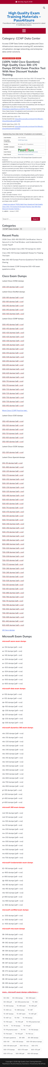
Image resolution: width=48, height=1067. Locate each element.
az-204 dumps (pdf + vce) (12, 659)
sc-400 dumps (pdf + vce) (12, 924)
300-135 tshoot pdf (10, 1046)
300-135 (6, 1042)
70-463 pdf (33, 1006)
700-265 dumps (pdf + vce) (13, 572)
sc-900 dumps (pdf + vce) (12, 905)
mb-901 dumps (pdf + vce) (12, 885)
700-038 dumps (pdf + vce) (13, 552)
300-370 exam (23, 1050)
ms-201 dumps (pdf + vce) (12, 833)
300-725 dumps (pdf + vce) (13, 393)
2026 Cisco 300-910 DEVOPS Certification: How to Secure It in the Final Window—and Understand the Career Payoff (22, 242)
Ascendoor (25, 1064)
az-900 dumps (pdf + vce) (12, 872)
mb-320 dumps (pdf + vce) (12, 762)
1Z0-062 (6, 998)
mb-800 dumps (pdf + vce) (12, 786)
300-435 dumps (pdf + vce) (13, 345)
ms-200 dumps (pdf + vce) (12, 829)
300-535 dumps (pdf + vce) (13, 357)
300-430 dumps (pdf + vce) (13, 341)
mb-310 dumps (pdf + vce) (12, 758)
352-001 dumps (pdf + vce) (13, 452)
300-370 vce (8, 1054)
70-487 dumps (8, 1014)
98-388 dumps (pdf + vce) (12, 987)
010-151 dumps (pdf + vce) (12, 463)
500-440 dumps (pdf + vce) (13, 524)
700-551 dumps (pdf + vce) (12, 585)
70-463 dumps (8, 1006)
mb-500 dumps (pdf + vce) (12, 774)
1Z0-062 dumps (17, 998)
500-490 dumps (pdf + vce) (13, 495)
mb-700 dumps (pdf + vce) (12, 782)
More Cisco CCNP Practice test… (15, 410)
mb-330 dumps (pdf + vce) (12, 766)
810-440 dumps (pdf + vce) (13, 621)
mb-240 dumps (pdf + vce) (12, 750)
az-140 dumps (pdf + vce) (12, 655)
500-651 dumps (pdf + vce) (13, 503)
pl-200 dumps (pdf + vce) (12, 794)
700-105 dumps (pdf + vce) (13, 560)
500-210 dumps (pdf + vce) (13, 532)
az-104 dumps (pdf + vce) (12, 647)
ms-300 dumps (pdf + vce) (12, 841)
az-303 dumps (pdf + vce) (12, 667)
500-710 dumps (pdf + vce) (12, 508)
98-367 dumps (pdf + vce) (12, 963)
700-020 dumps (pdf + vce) (13, 548)
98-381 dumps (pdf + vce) (12, 979)
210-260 (22, 1038)
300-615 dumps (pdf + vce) (13, 365)
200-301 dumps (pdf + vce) (13, 287)
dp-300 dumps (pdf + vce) (12, 723)
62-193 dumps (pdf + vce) (12, 868)
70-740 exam (7, 1022)
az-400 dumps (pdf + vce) (12, 675)
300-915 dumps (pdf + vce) (13, 310)
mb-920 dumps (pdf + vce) (12, 893)
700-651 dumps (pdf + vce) (12, 589)
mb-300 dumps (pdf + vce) (12, 754)
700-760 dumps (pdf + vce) (13, 597)
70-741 (5, 1026)
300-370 (34, 1046)
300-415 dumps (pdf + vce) (13, 328)
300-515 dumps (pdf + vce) (13, 353)
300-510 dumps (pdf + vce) (13, 349)
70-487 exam (21, 1014)
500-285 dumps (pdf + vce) (13, 540)
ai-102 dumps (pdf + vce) (12, 698)
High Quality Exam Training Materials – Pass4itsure (24, 16)
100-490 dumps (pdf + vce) (13, 467)
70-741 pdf (26, 1026)
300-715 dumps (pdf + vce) (12, 385)
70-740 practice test (33, 1022)
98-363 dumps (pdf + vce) (12, 947)
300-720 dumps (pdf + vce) (13, 389)
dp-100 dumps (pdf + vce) (12, 706)
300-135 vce (24, 1046)
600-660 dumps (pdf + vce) (13, 544)
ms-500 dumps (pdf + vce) (12, 849)
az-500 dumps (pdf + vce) (12, 679)
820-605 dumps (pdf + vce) (13, 625)
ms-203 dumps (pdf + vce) (12, 837)
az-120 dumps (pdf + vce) (12, 651)
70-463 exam (21, 1006)
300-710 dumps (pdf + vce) (12, 381)
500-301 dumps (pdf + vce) (13, 483)
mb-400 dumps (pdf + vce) (12, 770)
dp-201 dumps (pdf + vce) (12, 714)
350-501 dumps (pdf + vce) (13, 425)
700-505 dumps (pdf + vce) (13, 580)
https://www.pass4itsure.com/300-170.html (16, 109)
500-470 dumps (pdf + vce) (13, 512)
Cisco (18, 58)
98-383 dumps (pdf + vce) (12, 983)
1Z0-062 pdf (7, 1002)
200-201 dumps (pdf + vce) (13, 471)
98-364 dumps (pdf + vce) (12, 951)
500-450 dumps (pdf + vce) (13, 528)
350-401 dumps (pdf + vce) (13, 421)
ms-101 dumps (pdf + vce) (12, 825)
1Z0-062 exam (30, 998)
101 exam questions (9, 1038)
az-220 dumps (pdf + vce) (12, 663)
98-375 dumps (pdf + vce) (12, 975)
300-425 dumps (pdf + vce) (13, 337)
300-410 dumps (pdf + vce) (13, 324)
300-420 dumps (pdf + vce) (13, 333)
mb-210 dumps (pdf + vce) (12, 737)
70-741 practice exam (10, 1030)
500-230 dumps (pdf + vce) (13, 487)
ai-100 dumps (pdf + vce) (12, 694)
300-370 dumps (9, 1050)
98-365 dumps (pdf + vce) (12, 955)
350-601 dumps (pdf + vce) (13, 429)
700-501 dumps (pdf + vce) (13, 576)
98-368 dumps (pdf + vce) (12, 967)
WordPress (41, 1064)
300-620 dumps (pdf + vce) (13, 369)
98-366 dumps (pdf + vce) (12, 959)
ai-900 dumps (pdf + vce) (12, 876)
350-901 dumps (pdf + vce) (13, 301)
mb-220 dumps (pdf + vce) (12, 741)
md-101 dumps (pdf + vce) (12, 817)
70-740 (16, 1018)
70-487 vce (7, 1018)
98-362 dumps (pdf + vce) (12, 942)
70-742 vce (29, 1034)
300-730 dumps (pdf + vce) (13, 397)
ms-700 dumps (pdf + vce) (12, 858)
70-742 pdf (19, 1034)
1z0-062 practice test (22, 1002)
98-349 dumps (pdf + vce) (12, 934)
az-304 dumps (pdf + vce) (12, 671)
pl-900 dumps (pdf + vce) (12, 897)
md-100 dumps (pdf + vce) (12, 813)
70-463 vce (7, 1010)
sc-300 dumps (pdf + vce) (12, 920)
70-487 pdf (32, 1014)
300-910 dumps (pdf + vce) (13, 305)
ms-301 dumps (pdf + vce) (12, 845)
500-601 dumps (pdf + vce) (13, 499)
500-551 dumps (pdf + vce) (13, 516)
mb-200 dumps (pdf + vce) (12, 733)
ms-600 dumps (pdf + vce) (12, 853)
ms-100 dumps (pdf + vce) (12, 821)
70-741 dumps (15, 1026)
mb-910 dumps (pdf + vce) (12, 889)
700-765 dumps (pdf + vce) (13, 605)
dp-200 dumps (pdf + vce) (12, 710)
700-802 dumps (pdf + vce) (13, 609)
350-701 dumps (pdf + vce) (12, 433)
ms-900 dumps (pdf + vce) (12, 901)
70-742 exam (7, 1034)
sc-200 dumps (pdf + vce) (12, 915)
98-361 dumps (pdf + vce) (12, 938)
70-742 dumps (33, 1030)
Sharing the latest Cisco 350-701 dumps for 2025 (21, 249)
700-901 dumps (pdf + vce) (13, 613)
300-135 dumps (18, 1042)
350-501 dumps (32, 1054)
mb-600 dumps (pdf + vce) (12, 778)
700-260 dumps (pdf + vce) (13, 568)
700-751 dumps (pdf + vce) (12, 601)
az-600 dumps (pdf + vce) (12, 683)
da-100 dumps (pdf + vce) (12, 702)
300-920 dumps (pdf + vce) (13, 314)
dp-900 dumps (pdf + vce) (12, 880)
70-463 (35, 1002)
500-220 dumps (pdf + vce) (13, 536)
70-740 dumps (27, 1018)
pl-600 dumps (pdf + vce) (12, 802)
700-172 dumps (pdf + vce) (12, 564)
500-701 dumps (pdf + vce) (12, 520)
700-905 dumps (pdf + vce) (13, 617)
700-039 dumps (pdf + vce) (13, 556)
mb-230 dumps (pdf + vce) (12, 746)
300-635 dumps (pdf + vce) (13, 377)
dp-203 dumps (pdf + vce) (12, 718)
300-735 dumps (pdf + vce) (13, 401)
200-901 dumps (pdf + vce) (13, 297)
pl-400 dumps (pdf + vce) (12, 798)
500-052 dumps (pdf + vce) (13, 479)
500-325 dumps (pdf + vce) (13, 491)
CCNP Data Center (8, 58)
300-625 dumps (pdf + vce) (13, 373)
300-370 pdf (35, 1050)
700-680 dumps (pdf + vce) (13, 593)
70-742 (23, 1030)
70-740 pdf (19, 1022)
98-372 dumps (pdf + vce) (12, 971)
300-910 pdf (20, 1054)
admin (6, 211)
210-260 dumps (33, 1038)
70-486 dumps (20, 1010)
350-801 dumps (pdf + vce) (13, 437)
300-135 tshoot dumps (34, 1042)
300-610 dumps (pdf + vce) (13, 361)
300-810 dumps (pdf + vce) (13, 405)
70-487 (30, 1010)
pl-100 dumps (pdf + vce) (12, 790)
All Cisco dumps (8, 630)
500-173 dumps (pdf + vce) (12, 475)
